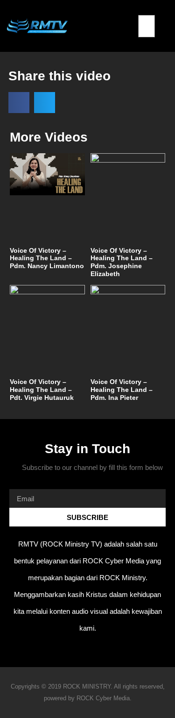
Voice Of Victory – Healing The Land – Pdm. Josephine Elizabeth (122, 262)
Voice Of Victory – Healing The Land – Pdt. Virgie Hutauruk (42, 389)
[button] (146, 9)
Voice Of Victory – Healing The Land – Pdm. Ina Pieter (122, 389)
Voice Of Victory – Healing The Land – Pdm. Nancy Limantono (47, 258)
